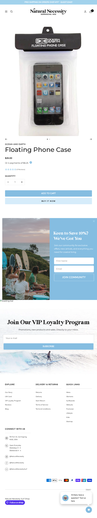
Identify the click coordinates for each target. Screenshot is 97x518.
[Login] (85, 12)
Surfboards (70, 401)
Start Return (40, 401)
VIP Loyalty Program (13, 401)
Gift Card (8, 396)
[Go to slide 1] (47, 139)
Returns (39, 392)
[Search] (11, 11)
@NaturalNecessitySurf (18, 469)
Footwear (70, 409)
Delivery (39, 396)
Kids (68, 417)
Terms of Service (42, 405)
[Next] (91, 139)
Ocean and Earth (15, 144)
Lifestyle (69, 413)
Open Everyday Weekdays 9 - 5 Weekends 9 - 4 (15, 448)
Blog (7, 409)
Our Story (8, 392)
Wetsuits (69, 405)
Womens (69, 396)
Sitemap (69, 421)
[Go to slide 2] (49, 139)
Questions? (66, 2)
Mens (68, 392)
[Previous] (6, 139)
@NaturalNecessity (16, 456)
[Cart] (90, 11)
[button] (48, 169)
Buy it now (49, 201)
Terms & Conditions (43, 409)
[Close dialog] (94, 221)
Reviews (8, 405)
